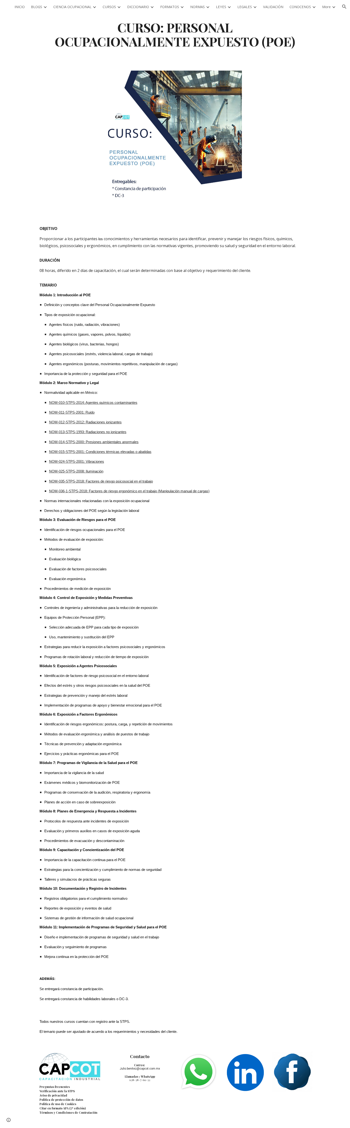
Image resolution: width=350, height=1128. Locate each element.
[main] (175, 34)
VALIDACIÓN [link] (273, 6)
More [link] (326, 6)
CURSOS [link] (109, 6)
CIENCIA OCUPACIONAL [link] (72, 6)
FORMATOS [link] (169, 6)
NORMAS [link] (197, 6)
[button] (344, 6)
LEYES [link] (221, 6)
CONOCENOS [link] (300, 6)
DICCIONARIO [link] (138, 6)
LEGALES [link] (244, 6)
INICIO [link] (20, 6)
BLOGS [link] (36, 6)
